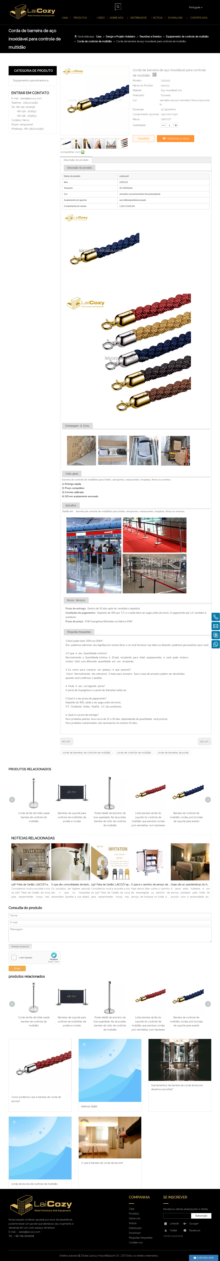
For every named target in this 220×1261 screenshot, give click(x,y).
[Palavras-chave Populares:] (118, 6)
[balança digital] (110, 1070)
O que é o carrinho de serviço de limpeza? (150, 884)
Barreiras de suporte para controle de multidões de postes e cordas (72, 817)
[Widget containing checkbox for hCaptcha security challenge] (35, 957)
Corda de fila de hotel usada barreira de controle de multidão (34, 817)
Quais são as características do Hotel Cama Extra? (190, 884)
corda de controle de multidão (134, 752)
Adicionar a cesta (178, 138)
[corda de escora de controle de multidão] (40, 1148)
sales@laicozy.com (31, 98)
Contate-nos (136, 1242)
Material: (137, 90)
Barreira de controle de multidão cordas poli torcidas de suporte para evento (186, 817)
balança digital (89, 1106)
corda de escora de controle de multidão (34, 1184)
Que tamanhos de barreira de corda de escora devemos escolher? (177, 1087)
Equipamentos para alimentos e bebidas (34, 80)
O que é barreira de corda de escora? (102, 1163)
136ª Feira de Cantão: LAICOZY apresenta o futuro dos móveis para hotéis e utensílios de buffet (30, 884)
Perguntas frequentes (140, 1237)
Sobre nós (134, 1218)
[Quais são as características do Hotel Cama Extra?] (190, 880)
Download (134, 1233)
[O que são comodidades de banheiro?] (70, 880)
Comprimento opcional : (146, 114)
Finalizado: (139, 95)
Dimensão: (138, 109)
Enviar (17, 968)
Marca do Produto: (143, 85)
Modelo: (137, 80)
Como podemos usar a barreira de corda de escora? (36, 1099)
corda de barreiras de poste (173, 752)
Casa (131, 1208)
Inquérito (143, 138)
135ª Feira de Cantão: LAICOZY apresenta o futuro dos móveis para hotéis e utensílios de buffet (110, 884)
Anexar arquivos (20, 946)
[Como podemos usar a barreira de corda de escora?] (40, 1066)
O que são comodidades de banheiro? (70, 884)
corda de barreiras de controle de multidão (86, 752)
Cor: (135, 100)
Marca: (136, 119)
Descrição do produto (76, 160)
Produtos (134, 1213)
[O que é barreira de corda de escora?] (110, 1138)
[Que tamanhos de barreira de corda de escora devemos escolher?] (179, 1060)
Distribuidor (135, 1228)
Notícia (132, 1223)
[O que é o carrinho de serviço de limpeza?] (150, 880)
